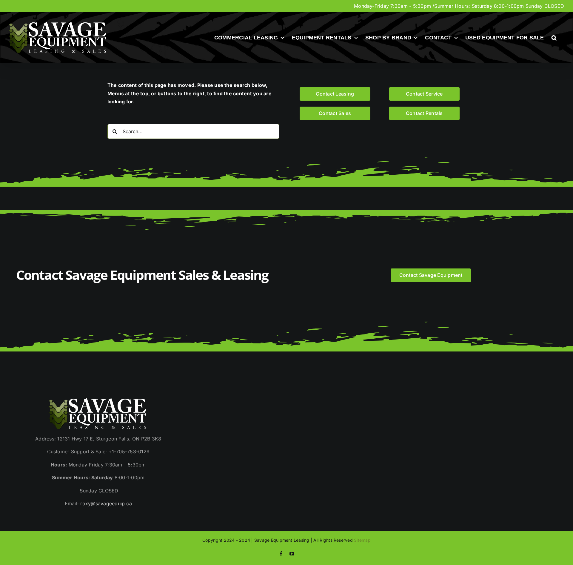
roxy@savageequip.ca (106, 503)
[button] (554, 37)
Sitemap (362, 540)
